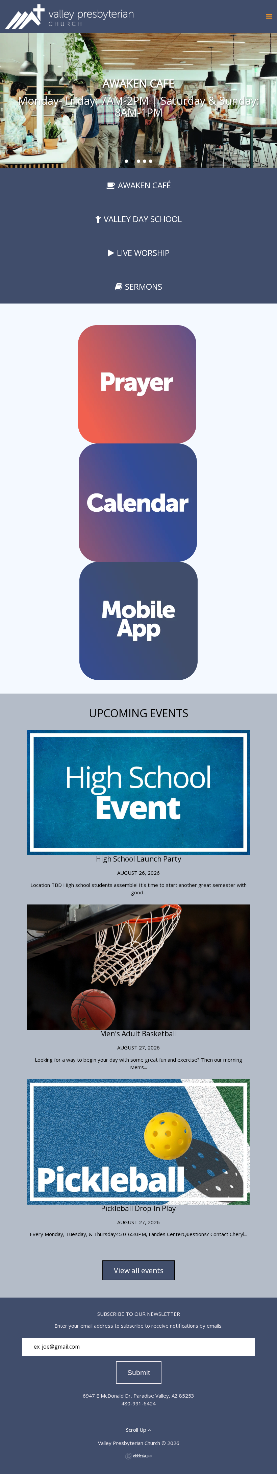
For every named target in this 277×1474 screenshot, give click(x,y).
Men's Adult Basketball (138, 1033)
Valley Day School (143, 218)
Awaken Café (144, 185)
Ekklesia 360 (138, 1456)
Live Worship (143, 252)
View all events (138, 1270)
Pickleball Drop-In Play (138, 1208)
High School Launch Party (138, 859)
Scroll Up (137, 1429)
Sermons (143, 286)
